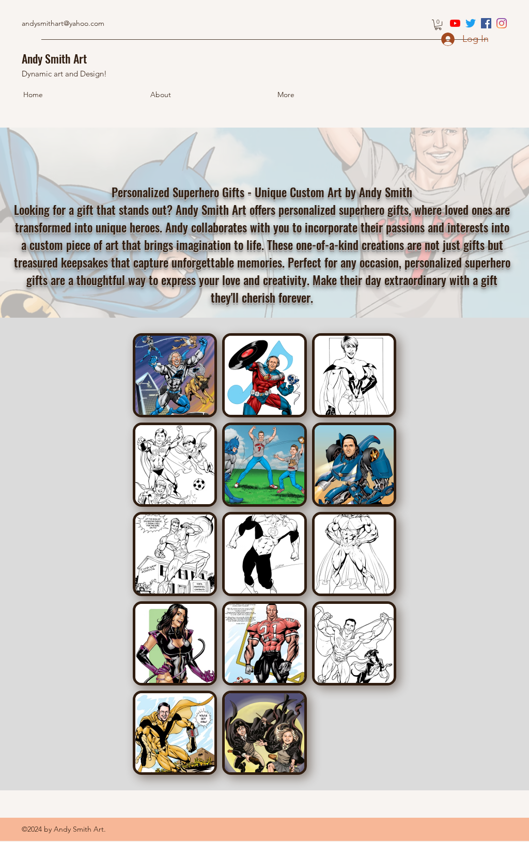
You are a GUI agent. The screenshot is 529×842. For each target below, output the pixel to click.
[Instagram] (501, 23)
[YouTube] (455, 23)
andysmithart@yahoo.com (63, 23)
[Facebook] (486, 23)
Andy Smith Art (54, 58)
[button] (438, 25)
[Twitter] (470, 23)
